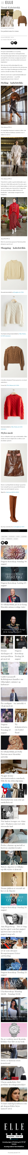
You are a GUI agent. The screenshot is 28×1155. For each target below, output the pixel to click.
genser (16, 539)
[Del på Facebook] (12, 42)
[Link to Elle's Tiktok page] (16, 1134)
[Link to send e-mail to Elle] (21, 1134)
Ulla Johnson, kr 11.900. (13, 385)
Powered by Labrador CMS (14, 1152)
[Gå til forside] (9, 2)
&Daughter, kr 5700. (18, 292)
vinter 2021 (12, 536)
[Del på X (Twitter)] (15, 42)
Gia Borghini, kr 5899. (18, 526)
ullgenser (23, 536)
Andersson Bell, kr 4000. (12, 492)
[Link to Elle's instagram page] (6, 1134)
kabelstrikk (4, 536)
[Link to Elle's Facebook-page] (11, 1134)
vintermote (9, 539)
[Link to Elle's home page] (14, 1126)
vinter (17, 536)
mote (3, 539)
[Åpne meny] (2, 2)
